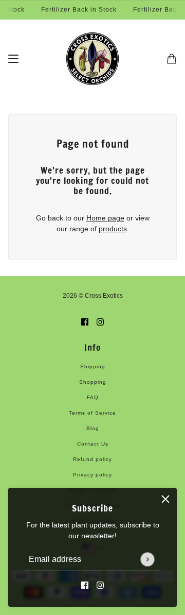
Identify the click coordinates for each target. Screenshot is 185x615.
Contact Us (92, 444)
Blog (92, 428)
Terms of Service (92, 413)
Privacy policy (92, 474)
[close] (165, 499)
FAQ (93, 397)
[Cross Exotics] (92, 59)
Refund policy (92, 459)
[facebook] (84, 584)
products (113, 229)
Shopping (92, 382)
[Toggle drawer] (13, 59)
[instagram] (100, 584)
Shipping (92, 366)
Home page (105, 218)
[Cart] (171, 59)
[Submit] (147, 559)
